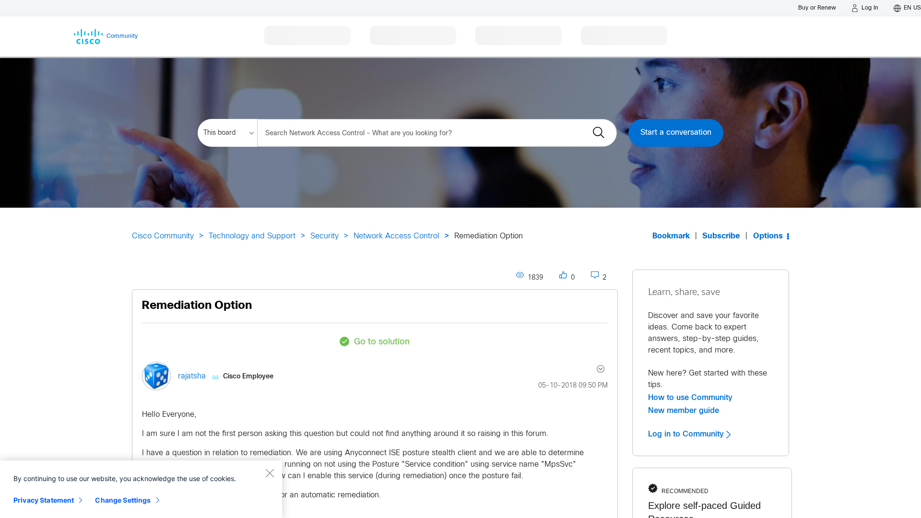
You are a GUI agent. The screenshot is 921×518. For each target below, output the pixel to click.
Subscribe (721, 236)
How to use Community (690, 397)
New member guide (683, 410)
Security (324, 236)
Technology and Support (252, 236)
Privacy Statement (43, 500)
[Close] (269, 473)
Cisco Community (163, 236)
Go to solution (382, 342)
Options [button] (768, 236)
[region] (141, 489)
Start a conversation (675, 132)
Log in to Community (687, 434)
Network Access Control (396, 236)
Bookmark (671, 236)
